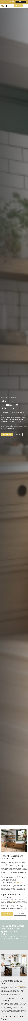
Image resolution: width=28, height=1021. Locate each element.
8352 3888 (18, 6)
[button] (25, 6)
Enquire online (20, 943)
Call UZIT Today (7, 434)
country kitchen (19, 882)
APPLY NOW (21, 1)
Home (2, 397)
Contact (18, 434)
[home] (4, 6)
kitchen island (21, 986)
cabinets (13, 901)
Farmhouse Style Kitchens (11, 397)
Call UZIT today (7, 913)
